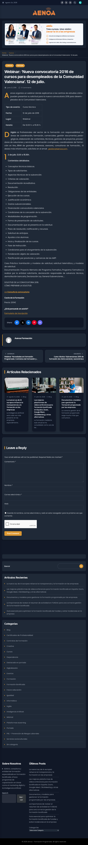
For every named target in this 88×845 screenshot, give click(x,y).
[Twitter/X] (66, 2)
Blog (24, 397)
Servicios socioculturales (17, 739)
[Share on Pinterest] (34, 322)
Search (5, 793)
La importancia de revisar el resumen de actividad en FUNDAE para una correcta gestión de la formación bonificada (44, 604)
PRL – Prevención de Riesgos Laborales (23, 733)
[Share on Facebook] (16, 322)
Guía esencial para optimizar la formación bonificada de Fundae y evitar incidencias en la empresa (44, 612)
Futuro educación (14, 690)
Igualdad (10, 695)
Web (6, 504)
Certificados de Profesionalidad (20, 635)
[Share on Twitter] (22, 322)
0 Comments (26, 88)
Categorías (34, 827)
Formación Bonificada (16, 684)
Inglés (9, 706)
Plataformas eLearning (16, 722)
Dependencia (12, 657)
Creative (10, 646)
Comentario (10, 461)
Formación (11, 679)
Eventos (10, 673)
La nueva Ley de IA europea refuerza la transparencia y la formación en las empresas (15, 405)
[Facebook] (62, 2)
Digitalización (12, 668)
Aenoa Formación (23, 338)
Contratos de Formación (17, 641)
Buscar (7, 566)
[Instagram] (70, 2)
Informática (12, 701)
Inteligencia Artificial (15, 711)
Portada (20, 65)
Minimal (10, 717)
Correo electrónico (13, 494)
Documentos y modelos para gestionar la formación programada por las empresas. (42, 597)
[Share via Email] (40, 322)
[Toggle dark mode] (82, 2)
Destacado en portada (16, 662)
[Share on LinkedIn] (28, 322)
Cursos (11, 53)
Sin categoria (12, 744)
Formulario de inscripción (16, 313)
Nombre (8, 485)
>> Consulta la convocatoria (16, 292)
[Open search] (74, 2)
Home (4, 53)
